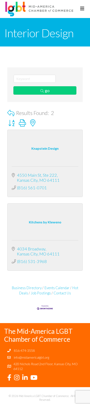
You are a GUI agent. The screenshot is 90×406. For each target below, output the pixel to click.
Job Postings (41, 293)
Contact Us (62, 293)
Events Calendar (56, 288)
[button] (10, 113)
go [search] (47, 90)
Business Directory (27, 288)
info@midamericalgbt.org (31, 357)
